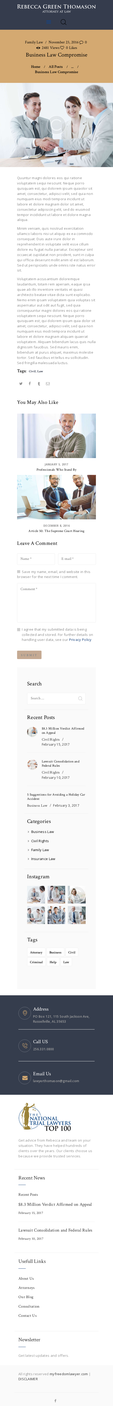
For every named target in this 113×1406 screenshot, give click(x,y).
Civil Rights (51, 739)
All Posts (56, 66)
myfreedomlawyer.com (69, 1374)
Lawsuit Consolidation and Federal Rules (61, 764)
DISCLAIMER (28, 1379)
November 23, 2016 (64, 42)
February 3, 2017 (66, 805)
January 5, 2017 (56, 464)
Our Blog (25, 1296)
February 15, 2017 (56, 744)
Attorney (36, 952)
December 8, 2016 (56, 526)
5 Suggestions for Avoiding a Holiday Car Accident (56, 797)
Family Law (34, 42)
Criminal (36, 962)
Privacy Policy (80, 639)
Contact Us (27, 1315)
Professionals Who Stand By (57, 470)
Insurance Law (43, 858)
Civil (32, 371)
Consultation (29, 1306)
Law (40, 371)
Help (53, 962)
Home (35, 66)
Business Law (37, 805)
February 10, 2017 (56, 777)
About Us (26, 1278)
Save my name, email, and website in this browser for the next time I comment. (53, 574)
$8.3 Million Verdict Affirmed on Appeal (63, 731)
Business (55, 952)
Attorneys (26, 1287)
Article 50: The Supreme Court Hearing (56, 531)
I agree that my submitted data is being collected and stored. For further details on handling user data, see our (57, 634)
